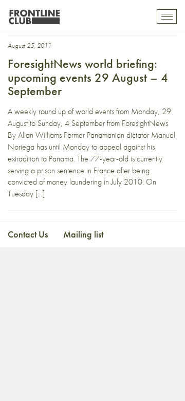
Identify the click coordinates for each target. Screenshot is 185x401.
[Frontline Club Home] (34, 14)
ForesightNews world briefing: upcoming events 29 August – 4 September (88, 77)
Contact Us (28, 234)
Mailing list (83, 234)
